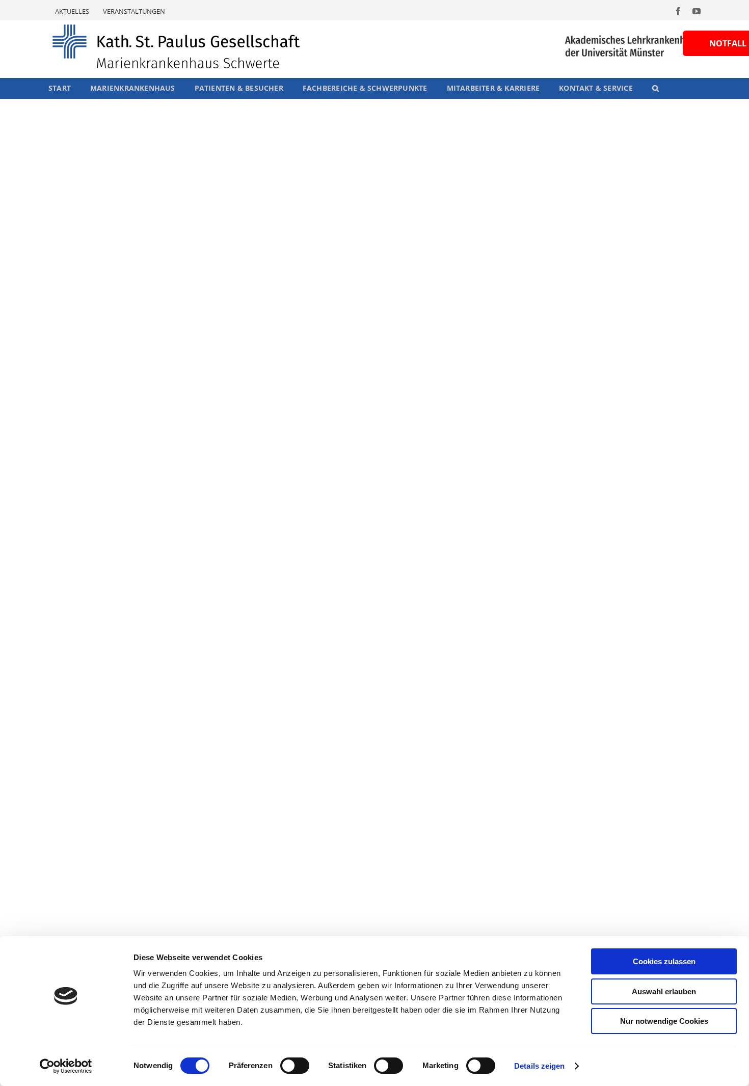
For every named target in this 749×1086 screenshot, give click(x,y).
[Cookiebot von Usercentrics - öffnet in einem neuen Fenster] (66, 1066)
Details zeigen (539, 1066)
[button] (655, 88)
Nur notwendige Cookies (664, 1021)
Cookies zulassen (664, 961)
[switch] (294, 1065)
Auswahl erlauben (664, 991)
